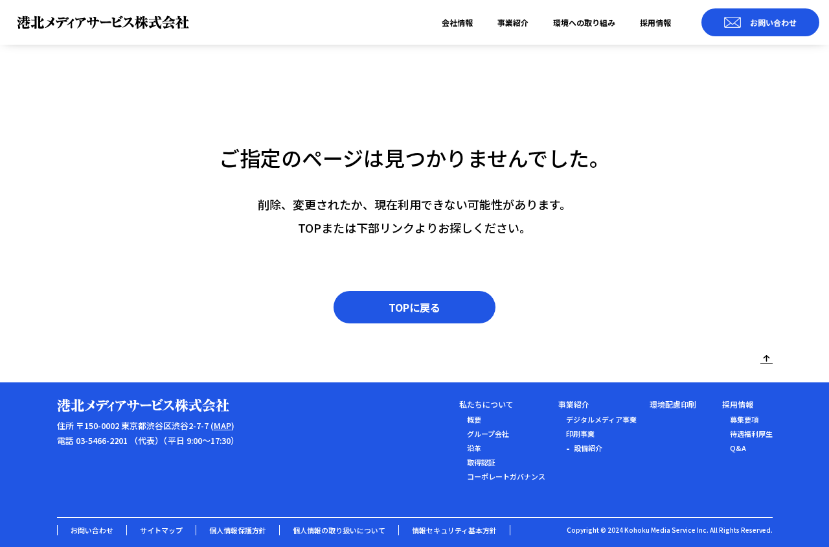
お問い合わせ (92, 530)
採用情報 (655, 22)
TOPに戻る (414, 307)
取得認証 (481, 462)
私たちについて (486, 404)
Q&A (738, 448)
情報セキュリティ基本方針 (454, 530)
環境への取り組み (584, 22)
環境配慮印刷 (673, 404)
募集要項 (744, 419)
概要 (474, 419)
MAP (222, 425)
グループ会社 (488, 433)
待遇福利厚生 (751, 433)
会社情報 (457, 22)
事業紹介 (512, 22)
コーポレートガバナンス (506, 476)
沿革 (474, 448)
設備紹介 (588, 448)
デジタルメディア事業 (601, 419)
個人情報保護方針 (237, 530)
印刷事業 (580, 433)
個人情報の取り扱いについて (339, 530)
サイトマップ (161, 530)
